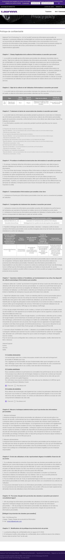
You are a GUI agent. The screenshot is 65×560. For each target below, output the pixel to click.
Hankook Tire (59, 6)
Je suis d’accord (36, 3)
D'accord (10, 385)
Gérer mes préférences (47, 3)
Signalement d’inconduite (43, 553)
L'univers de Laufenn (49, 6)
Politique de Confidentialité (28, 553)
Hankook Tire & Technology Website (9, 553)
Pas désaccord (21, 385)
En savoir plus (25, 3)
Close (59, 3)
